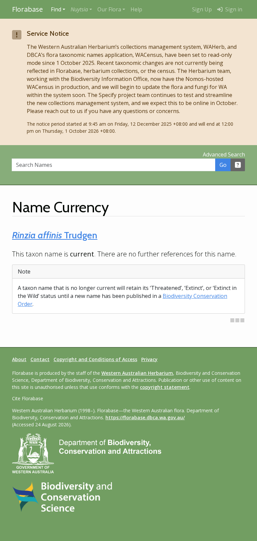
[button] (81, 9)
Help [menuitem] (136, 9)
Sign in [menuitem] (233, 9)
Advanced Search (224, 154)
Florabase (27, 9)
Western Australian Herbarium (137, 373)
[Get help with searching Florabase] (238, 164)
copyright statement (164, 387)
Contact (40, 359)
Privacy (149, 359)
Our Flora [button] (109, 9)
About (19, 359)
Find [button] (56, 9)
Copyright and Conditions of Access (95, 359)
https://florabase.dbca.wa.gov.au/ (145, 417)
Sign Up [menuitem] (202, 9)
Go (223, 165)
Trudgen (54, 235)
